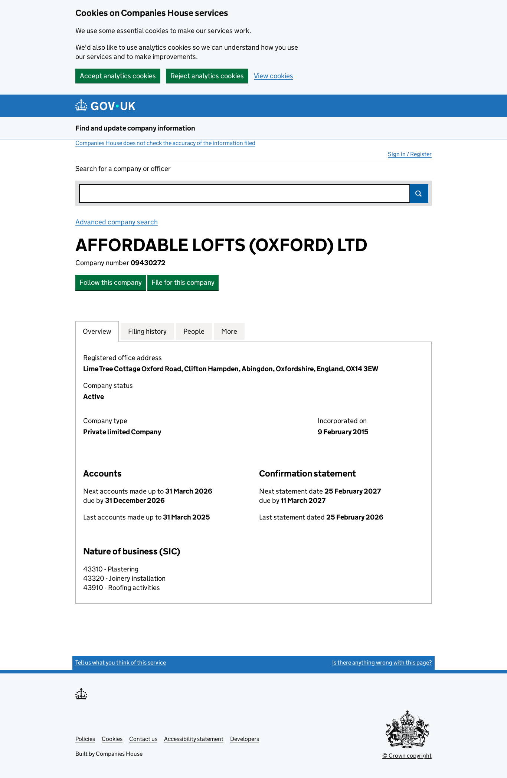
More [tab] (229, 331)
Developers (244, 738)
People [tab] (194, 331)
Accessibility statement (193, 738)
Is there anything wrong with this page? (382, 662)
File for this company (183, 282)
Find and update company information (135, 128)
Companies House (119, 753)
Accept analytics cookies (118, 76)
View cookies (273, 75)
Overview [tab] (97, 331)
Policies (85, 738)
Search (419, 193)
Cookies (112, 738)
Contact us (143, 738)
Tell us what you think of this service (120, 662)
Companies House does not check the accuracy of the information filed (165, 142)
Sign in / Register (410, 154)
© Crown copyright (407, 755)
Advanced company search (116, 222)
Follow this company (110, 282)
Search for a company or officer (123, 168)
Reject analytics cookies (207, 76)
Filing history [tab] (147, 331)
